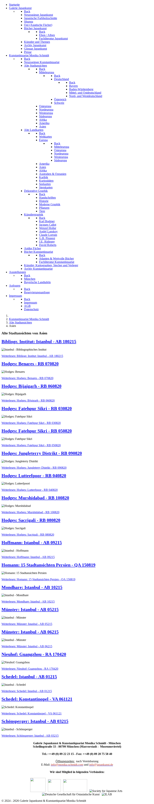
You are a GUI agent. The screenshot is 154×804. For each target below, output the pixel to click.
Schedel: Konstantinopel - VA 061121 (37, 699)
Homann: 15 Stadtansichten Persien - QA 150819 (48, 565)
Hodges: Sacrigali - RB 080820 (31, 520)
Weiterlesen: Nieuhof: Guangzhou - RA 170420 (30, 668)
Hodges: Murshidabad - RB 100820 (35, 497)
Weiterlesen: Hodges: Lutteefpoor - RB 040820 (30, 489)
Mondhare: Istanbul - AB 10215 (32, 587)
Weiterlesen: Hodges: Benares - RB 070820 (27, 378)
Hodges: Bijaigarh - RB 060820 (31, 386)
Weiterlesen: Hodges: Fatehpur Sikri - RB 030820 (31, 422)
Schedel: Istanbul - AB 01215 (29, 676)
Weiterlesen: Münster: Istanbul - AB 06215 (27, 646)
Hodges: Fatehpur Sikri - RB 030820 (37, 408)
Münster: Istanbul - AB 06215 (30, 631)
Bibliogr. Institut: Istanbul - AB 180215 (39, 341)
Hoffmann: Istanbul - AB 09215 (32, 542)
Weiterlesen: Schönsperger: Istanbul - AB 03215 (30, 735)
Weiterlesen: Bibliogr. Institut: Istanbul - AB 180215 (32, 356)
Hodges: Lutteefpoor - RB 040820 (34, 475)
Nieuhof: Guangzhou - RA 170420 (34, 654)
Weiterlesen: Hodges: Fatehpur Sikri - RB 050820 (31, 445)
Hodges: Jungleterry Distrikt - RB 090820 (42, 453)
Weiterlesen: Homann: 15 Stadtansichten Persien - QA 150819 (38, 579)
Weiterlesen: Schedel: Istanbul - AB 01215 (27, 691)
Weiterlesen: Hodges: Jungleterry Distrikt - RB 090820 (34, 467)
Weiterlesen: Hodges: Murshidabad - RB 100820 (30, 512)
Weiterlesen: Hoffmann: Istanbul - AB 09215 (28, 557)
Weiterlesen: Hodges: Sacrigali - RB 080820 (28, 534)
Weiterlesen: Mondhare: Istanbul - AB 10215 (28, 601)
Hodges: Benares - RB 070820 (30, 363)
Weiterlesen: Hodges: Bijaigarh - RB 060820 (28, 400)
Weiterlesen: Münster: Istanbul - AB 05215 (27, 624)
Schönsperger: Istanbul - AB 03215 (35, 721)
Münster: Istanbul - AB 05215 (30, 609)
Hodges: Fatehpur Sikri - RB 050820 (37, 430)
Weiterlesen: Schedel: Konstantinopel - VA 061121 (32, 713)
